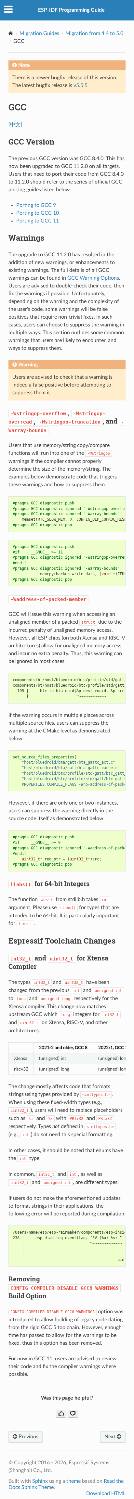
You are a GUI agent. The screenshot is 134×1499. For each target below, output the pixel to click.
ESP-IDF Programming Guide (71, 10)
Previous (27, 1436)
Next (110, 1436)
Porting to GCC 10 (37, 213)
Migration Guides (39, 33)
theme (73, 1481)
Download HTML (106, 1493)
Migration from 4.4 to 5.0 (94, 33)
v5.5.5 (80, 85)
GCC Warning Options (93, 278)
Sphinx (40, 1481)
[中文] (15, 124)
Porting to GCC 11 (37, 220)
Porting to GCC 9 (36, 205)
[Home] (10, 33)
